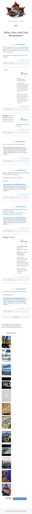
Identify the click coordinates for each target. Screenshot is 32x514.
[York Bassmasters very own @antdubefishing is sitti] (6, 382)
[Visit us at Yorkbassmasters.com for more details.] (6, 436)
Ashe (25, 511)
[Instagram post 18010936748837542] (6, 422)
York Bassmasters (9, 47)
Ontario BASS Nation (19, 49)
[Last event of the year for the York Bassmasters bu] (6, 463)
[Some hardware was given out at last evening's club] (6, 409)
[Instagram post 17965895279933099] (6, 355)
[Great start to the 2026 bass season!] (6, 342)
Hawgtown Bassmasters (9, 212)
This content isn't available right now (14, 148)
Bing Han (23, 291)
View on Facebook (22, 60)
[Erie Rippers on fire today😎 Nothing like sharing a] (6, 489)
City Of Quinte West (8, 52)
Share (28, 60)
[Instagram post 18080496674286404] (6, 449)
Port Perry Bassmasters (16, 214)
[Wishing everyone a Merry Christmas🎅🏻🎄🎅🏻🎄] (6, 476)
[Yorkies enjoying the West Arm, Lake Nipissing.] (6, 369)
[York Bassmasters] (16, 10)
